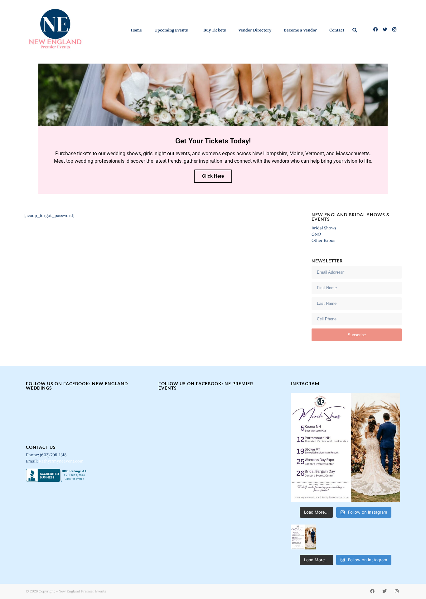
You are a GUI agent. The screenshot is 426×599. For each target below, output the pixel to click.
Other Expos (323, 240)
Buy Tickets (214, 30)
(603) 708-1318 (53, 455)
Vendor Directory (254, 30)
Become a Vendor (300, 30)
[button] (355, 30)
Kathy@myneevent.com (61, 461)
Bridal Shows (324, 228)
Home (136, 30)
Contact (336, 30)
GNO (316, 234)
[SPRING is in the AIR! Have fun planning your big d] (345, 447)
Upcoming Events (171, 30)
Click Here (213, 176)
